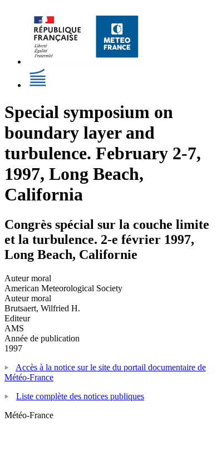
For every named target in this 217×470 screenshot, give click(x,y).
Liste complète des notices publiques (80, 396)
